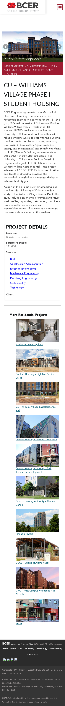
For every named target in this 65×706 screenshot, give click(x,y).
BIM (12, 259)
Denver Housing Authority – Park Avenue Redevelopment (33, 470)
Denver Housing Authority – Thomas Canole (35, 503)
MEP (20, 648)
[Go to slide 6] (36, 59)
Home (5, 648)
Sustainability (18, 283)
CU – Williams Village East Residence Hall (36, 408)
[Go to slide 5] (34, 59)
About (13, 648)
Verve (19, 623)
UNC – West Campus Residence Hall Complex (35, 592)
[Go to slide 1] (26, 59)
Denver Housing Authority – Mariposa (36, 439)
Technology (17, 288)
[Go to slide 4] (32, 59)
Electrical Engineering (23, 269)
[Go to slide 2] (28, 59)
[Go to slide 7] (38, 59)
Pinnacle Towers (24, 534)
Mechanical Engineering (24, 273)
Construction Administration (26, 264)
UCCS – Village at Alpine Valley (32, 563)
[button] (60, 7)
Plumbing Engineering (23, 278)
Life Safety (29, 648)
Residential (40, 66)
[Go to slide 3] (30, 60)
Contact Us (33, 654)
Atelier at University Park (29, 344)
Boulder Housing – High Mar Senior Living (35, 376)
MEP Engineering (16, 66)
